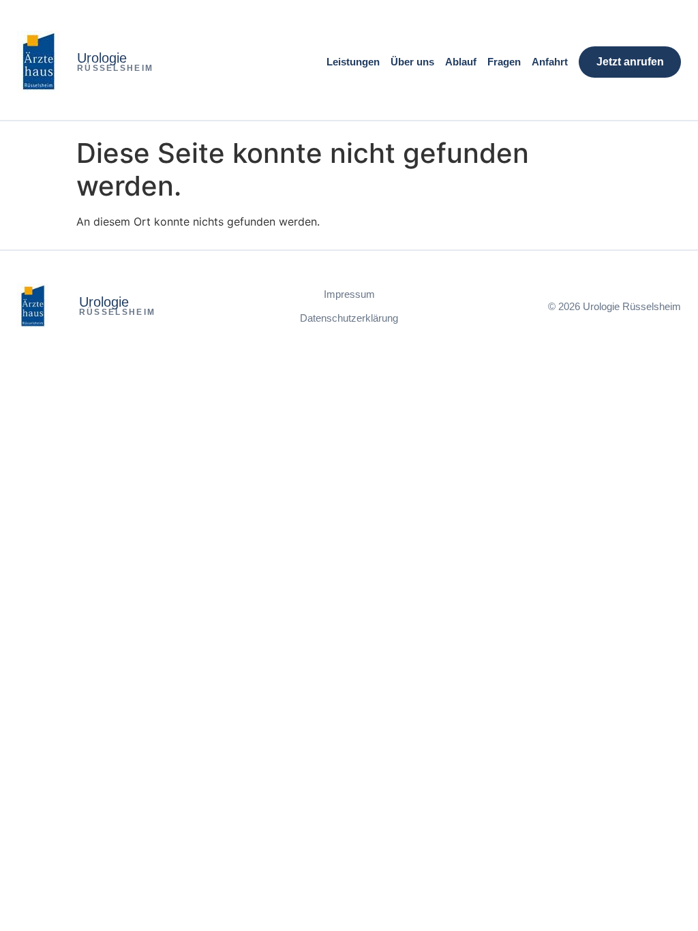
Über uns (412, 61)
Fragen (504, 61)
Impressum (349, 294)
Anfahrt (550, 61)
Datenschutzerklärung (349, 318)
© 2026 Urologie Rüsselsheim (614, 306)
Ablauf (460, 61)
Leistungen (353, 61)
